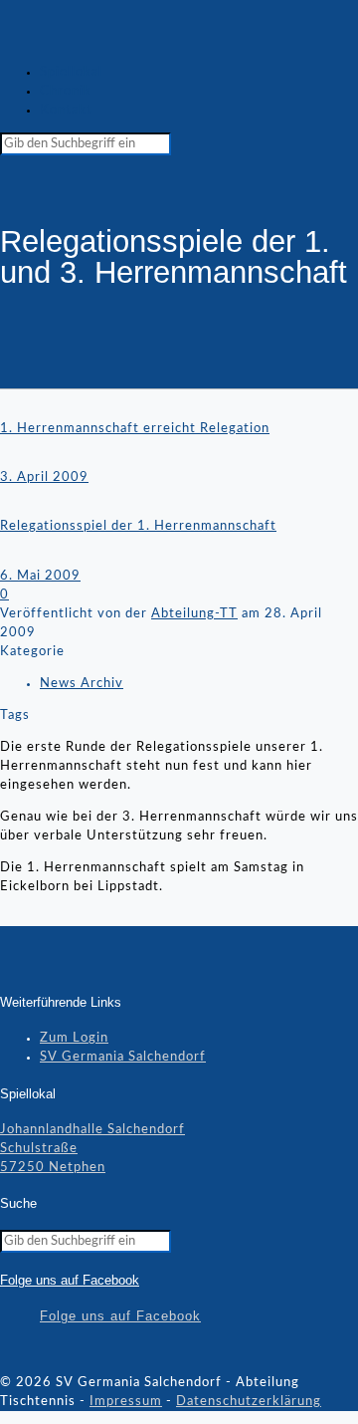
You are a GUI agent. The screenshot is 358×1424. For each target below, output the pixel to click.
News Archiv (81, 683)
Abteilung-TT (194, 613)
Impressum (126, 1401)
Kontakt (66, 110)
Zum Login (74, 1038)
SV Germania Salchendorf (123, 1057)
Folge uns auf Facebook (69, 1280)
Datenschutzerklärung (248, 1401)
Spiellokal (71, 72)
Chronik (65, 91)
